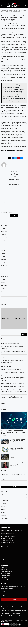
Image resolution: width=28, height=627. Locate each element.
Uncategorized (14, 518)
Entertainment (14, 500)
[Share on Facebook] (13, 158)
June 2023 (3, 262)
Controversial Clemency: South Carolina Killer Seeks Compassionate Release (18, 463)
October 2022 (4, 265)
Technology (14, 515)
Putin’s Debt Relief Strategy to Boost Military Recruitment (13, 610)
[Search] (25, 5)
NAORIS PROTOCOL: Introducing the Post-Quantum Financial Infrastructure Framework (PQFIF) (13, 432)
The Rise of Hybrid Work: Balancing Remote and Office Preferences (17, 440)
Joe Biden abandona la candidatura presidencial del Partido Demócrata (13, 379)
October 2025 (4, 228)
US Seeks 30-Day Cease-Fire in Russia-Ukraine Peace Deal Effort (18, 455)
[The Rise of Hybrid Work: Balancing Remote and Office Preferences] (5, 441)
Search (3, 332)
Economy (14, 497)
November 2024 (4, 240)
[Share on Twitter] (15, 158)
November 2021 (4, 272)
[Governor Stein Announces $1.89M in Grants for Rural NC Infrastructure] (5, 449)
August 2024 (4, 244)
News (14, 506)
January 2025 (4, 234)
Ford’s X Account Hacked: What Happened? (10, 613)
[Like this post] (9, 158)
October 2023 (4, 256)
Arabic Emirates (23, 1)
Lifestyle (14, 503)
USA (16, 1)
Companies (14, 494)
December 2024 (4, 237)
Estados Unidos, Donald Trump (15, 23)
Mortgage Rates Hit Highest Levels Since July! (11, 615)
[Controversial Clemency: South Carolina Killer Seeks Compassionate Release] (5, 465)
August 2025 (4, 231)
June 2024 (3, 250)
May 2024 (3, 253)
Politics (14, 509)
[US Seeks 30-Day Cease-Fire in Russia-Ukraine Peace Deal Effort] (5, 457)
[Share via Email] (21, 158)
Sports (14, 512)
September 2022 (4, 269)
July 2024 (3, 247)
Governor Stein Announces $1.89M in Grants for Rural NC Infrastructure (17, 448)
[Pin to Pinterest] (18, 158)
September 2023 (4, 259)
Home (2, 10)
